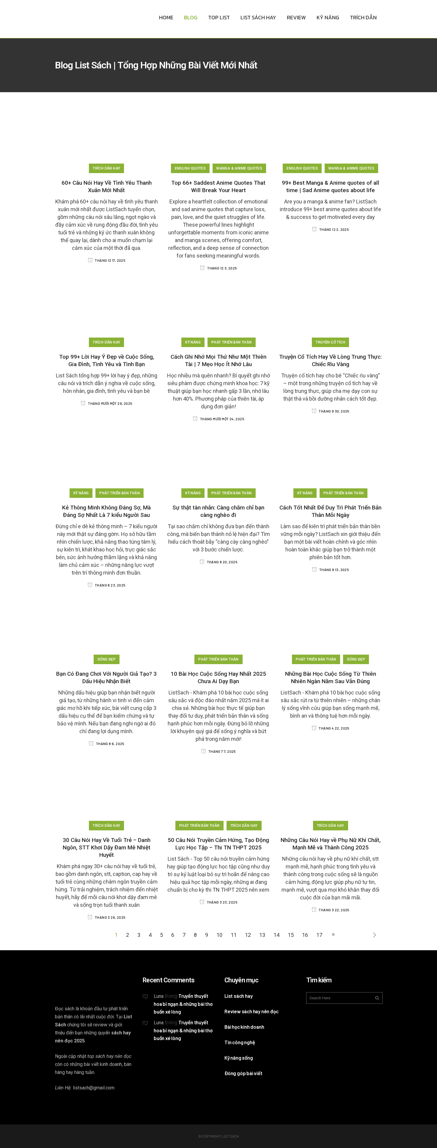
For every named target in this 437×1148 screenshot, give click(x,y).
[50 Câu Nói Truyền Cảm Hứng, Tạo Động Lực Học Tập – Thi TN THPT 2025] (218, 796)
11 (234, 935)
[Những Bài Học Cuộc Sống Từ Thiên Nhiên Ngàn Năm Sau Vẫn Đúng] (330, 630)
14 (276, 935)
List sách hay (238, 996)
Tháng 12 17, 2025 (109, 260)
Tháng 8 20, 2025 (222, 562)
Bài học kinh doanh (244, 1027)
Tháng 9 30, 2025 (334, 411)
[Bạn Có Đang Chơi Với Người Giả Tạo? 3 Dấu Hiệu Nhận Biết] (106, 630)
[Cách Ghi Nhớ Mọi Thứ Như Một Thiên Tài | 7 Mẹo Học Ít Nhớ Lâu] (218, 313)
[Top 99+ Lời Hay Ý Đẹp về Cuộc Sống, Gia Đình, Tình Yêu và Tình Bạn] (106, 313)
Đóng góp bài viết (243, 1073)
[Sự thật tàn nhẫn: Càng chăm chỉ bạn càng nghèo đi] (218, 464)
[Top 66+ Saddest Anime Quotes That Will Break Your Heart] (218, 139)
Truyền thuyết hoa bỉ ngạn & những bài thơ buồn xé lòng (183, 1003)
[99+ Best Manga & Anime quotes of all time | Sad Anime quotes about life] (330, 139)
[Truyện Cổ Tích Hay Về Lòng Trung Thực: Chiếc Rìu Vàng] (330, 313)
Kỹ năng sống (238, 1058)
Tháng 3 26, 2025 (109, 917)
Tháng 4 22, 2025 (334, 728)
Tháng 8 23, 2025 (109, 585)
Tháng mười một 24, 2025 (221, 419)
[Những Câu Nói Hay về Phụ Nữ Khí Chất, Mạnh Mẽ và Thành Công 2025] (330, 796)
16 (305, 935)
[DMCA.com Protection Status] (179, 1088)
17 (319, 935)
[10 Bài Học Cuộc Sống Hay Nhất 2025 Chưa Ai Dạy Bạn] (218, 630)
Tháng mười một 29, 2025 (109, 403)
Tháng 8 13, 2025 (333, 569)
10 (219, 935)
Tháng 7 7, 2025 (222, 751)
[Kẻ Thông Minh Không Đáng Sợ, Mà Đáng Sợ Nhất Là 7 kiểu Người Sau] (106, 464)
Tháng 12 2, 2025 (333, 229)
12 (248, 935)
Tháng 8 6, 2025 (109, 743)
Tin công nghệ (239, 1042)
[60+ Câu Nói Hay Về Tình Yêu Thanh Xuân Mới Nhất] (106, 139)
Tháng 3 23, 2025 (222, 902)
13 (262, 935)
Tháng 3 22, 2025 (334, 910)
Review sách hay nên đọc (251, 1011)
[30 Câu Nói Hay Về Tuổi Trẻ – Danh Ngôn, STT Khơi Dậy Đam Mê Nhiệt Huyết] (106, 796)
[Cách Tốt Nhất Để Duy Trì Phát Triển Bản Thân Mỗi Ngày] (330, 464)
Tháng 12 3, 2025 (222, 268)
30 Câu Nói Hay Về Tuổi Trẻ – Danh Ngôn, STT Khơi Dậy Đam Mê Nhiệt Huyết (106, 847)
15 (291, 935)
